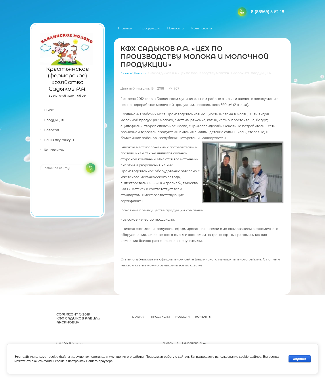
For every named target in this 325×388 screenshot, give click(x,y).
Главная (126, 73)
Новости (140, 73)
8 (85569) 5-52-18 (267, 11)
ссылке (196, 265)
